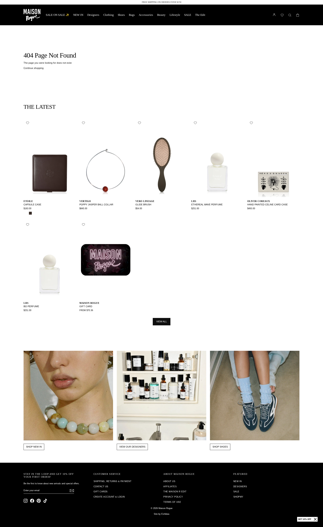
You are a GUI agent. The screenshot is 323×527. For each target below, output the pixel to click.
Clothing (108, 14)
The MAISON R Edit (175, 491)
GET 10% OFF (304, 519)
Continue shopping (34, 68)
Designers (93, 14)
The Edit (200, 14)
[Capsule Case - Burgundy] (35, 213)
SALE (187, 14)
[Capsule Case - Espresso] (30, 213)
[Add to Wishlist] (28, 123)
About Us (169, 481)
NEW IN (78, 14)
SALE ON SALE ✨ (57, 14)
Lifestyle (175, 14)
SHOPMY (238, 497)
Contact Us (101, 486)
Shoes (121, 14)
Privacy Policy (173, 497)
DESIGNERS (240, 486)
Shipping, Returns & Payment (113, 481)
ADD (49, 193)
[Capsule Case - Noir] (25, 213)
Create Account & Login (109, 497)
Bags (132, 14)
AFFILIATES (170, 486)
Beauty (161, 14)
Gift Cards (101, 491)
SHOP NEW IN (34, 446)
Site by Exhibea (161, 514)
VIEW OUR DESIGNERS (132, 446)
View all (161, 321)
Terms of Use (172, 502)
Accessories (146, 14)
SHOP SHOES (220, 446)
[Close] (315, 519)
